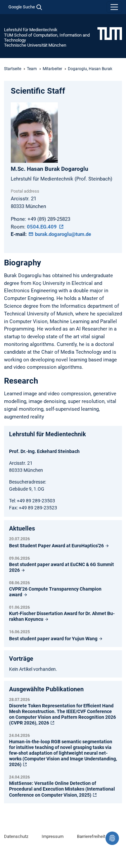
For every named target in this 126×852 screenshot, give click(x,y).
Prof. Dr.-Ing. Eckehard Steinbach (44, 451)
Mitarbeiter (52, 68)
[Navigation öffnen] (114, 7)
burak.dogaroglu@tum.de (62, 234)
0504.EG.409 (42, 227)
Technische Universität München (35, 45)
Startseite (12, 68)
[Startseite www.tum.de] (109, 33)
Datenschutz (16, 836)
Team (32, 68)
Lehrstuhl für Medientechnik (30, 29)
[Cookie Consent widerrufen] (112, 838)
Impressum (53, 836)
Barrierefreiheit (91, 836)
